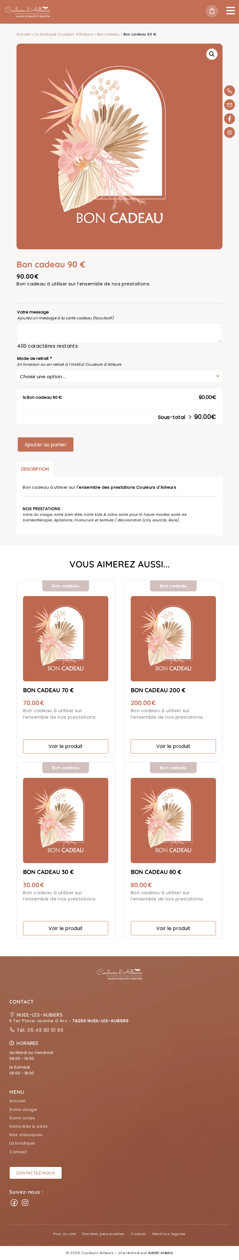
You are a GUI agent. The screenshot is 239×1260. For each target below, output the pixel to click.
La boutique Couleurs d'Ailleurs (63, 34)
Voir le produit (66, 746)
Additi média (160, 1252)
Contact (18, 1151)
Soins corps (22, 1118)
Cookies (138, 1233)
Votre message (33, 312)
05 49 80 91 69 (44, 1030)
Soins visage (23, 1109)
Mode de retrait (34, 358)
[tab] (35, 469)
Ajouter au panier (46, 444)
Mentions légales (169, 1233)
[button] (119, 977)
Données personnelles (103, 1233)
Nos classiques (26, 1134)
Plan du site (64, 1233)
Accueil (23, 34)
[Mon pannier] (213, 12)
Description (35, 469)
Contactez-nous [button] (35, 1172)
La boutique (22, 1143)
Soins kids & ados (28, 1126)
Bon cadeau (108, 34)
